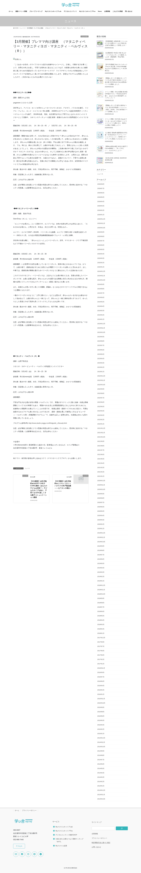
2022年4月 (100, 411)
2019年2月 (100, 576)
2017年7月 (100, 646)
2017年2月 (100, 659)
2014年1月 (100, 786)
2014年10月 (101, 746)
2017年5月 (100, 655)
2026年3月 (100, 206)
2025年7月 (100, 241)
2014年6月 (100, 764)
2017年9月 (100, 642)
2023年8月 (100, 341)
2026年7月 (100, 188)
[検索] (122, 828)
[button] (19, 846)
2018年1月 (100, 633)
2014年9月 (100, 751)
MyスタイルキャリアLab (64, 827)
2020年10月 (101, 489)
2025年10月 (101, 228)
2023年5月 (100, 354)
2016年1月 (100, 694)
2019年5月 (100, 563)
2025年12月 (101, 219)
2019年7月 (100, 555)
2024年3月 (100, 310)
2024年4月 (100, 306)
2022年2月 (100, 419)
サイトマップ (97, 822)
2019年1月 (100, 581)
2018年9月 (100, 598)
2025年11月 (101, 223)
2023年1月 (100, 371)
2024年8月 (100, 289)
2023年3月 (100, 363)
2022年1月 (100, 424)
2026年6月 (100, 193)
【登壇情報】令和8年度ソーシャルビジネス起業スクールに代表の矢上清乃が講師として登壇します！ (116, 43)
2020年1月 (100, 528)
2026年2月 (100, 210)
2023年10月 (101, 332)
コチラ (43, 458)
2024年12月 (101, 271)
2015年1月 (100, 733)
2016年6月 (100, 681)
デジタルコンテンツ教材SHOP (66, 835)
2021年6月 (100, 454)
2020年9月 (100, 494)
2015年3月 (100, 725)
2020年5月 (100, 511)
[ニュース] (14, 476)
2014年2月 (100, 781)
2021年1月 (100, 476)
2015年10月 (101, 703)
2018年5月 (100, 616)
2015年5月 (100, 720)
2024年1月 (100, 319)
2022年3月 (100, 415)
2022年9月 (100, 389)
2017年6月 (100, 651)
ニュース (84, 36)
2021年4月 (100, 463)
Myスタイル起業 (61, 846)
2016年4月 (100, 685)
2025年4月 (100, 254)
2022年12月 (101, 376)
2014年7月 (100, 759)
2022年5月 (100, 406)
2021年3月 (100, 467)
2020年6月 (100, 507)
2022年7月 (100, 398)
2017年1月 (100, 664)
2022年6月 (100, 402)
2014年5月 (100, 768)
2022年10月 (101, 384)
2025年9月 (100, 232)
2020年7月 (100, 502)
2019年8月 (100, 550)
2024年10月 (101, 280)
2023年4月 (100, 358)
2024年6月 (100, 297)
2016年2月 (100, 690)
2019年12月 (101, 533)
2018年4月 (100, 620)
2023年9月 (100, 337)
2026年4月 (100, 201)
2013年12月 (101, 790)
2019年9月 (100, 546)
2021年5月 (100, 459)
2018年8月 (100, 603)
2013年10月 (101, 799)
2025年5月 (100, 249)
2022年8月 (100, 393)
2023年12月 (101, 323)
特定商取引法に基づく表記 (101, 842)
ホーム (17, 810)
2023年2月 (100, 367)
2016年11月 (101, 668)
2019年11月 (101, 537)
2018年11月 (101, 589)
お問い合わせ (96, 847)
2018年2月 (100, 629)
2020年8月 (100, 498)
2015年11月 (101, 698)
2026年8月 (100, 184)
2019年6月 (100, 559)
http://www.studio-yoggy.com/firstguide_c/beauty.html (47, 423)
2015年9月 (100, 707)
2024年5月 (100, 302)
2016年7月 (100, 677)
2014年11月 (101, 742)
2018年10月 (101, 594)
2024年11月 (101, 275)
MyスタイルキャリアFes (64, 831)
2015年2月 (100, 729)
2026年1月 (100, 214)
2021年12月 (101, 428)
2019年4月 (100, 568)
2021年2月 (100, 472)
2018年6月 (100, 611)
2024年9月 (100, 284)
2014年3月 (100, 777)
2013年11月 (101, 794)
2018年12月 (101, 585)
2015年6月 (100, 716)
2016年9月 (100, 672)
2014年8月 (100, 755)
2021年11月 (101, 432)
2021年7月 (100, 450)
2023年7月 (100, 345)
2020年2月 (100, 524)
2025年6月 (100, 245)
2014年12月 (101, 738)
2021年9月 (100, 441)
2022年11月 (101, 380)
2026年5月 (100, 197)
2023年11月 (101, 328)
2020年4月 (100, 515)
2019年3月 (100, 572)
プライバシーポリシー (29, 810)
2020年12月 (101, 480)
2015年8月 (100, 712)
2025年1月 (100, 267)
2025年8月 (100, 236)
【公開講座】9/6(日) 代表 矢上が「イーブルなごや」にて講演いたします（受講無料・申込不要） (116, 55)
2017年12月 (101, 637)
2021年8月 (100, 446)
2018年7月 (100, 607)
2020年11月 (101, 485)
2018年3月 (100, 624)
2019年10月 (101, 542)
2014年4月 (100, 773)
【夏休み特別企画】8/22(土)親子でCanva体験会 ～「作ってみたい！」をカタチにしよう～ (116, 148)
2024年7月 (100, 293)
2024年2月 (100, 315)
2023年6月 (100, 350)
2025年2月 (100, 262)
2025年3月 (100, 258)
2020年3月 (100, 520)
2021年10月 (101, 437)
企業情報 (95, 834)
